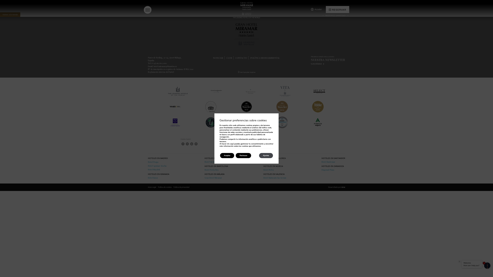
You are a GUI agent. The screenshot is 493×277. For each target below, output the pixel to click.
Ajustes (266, 155)
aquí (232, 144)
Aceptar (227, 155)
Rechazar (243, 155)
